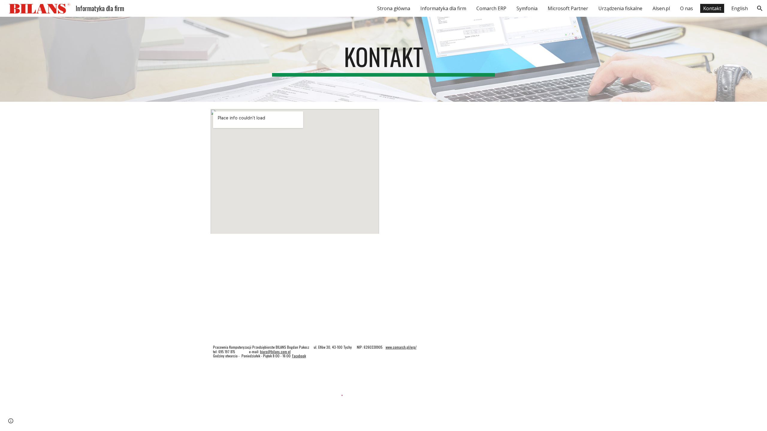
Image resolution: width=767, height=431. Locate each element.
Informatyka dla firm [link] (443, 8)
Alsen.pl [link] (661, 8)
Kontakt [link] (712, 8)
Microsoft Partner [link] (568, 8)
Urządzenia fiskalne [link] (620, 8)
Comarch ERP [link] (491, 8)
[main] (383, 59)
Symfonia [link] (527, 8)
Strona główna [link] (393, 8)
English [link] (739, 8)
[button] (760, 8)
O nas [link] (686, 8)
